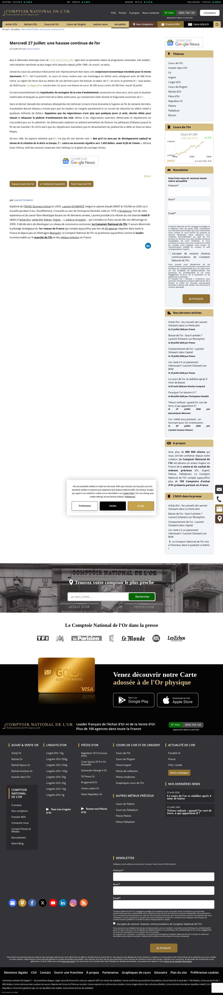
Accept (140, 506)
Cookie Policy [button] (128, 493)
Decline (112, 506)
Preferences (85, 506)
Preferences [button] (130, 496)
